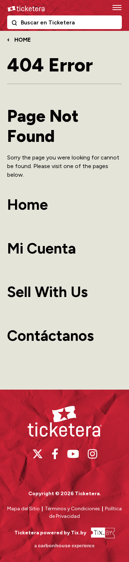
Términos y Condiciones (73, 509)
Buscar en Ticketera (15, 24)
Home (22, 39)
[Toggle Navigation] (116, 7)
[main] (64, 209)
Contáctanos (50, 335)
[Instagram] (92, 454)
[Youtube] (73, 454)
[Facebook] (55, 454)
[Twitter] (37, 454)
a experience (64, 545)
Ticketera (26, 8)
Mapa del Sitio (23, 509)
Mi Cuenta (41, 248)
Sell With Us (47, 292)
